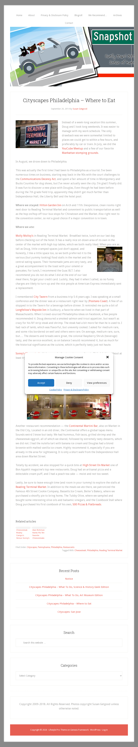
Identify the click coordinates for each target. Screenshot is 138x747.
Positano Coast (98, 301)
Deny (69, 382)
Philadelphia (56, 547)
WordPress (95, 730)
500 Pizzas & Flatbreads (87, 504)
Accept (41, 382)
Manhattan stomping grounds (80, 152)
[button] (108, 357)
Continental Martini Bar (83, 426)
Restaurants (68, 547)
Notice (69, 578)
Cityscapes (32, 547)
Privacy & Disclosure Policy (76, 390)
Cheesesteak (80, 550)
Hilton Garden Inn (50, 205)
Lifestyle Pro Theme (58, 730)
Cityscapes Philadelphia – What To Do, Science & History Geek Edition (69, 587)
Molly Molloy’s (24, 235)
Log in (105, 730)
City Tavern (40, 296)
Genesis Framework (79, 730)
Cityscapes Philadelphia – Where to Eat (69, 100)
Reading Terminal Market (31, 487)
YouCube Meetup (72, 148)
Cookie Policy (55, 390)
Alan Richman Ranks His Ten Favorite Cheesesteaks (38, 534)
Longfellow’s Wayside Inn (31, 309)
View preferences (97, 382)
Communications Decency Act (38, 179)
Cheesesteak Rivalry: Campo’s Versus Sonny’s (22, 534)
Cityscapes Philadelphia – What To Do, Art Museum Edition (69, 595)
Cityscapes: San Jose (69, 611)
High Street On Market (96, 465)
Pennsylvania (44, 547)
